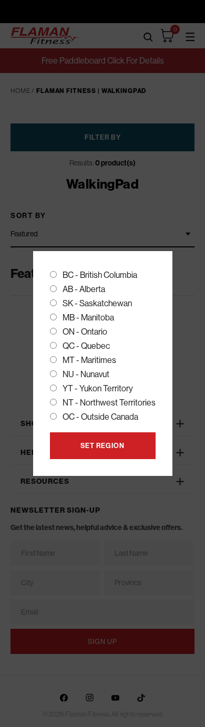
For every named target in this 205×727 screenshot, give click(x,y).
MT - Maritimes (89, 360)
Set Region (102, 445)
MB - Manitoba (88, 317)
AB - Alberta (84, 289)
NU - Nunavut (86, 374)
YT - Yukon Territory (98, 388)
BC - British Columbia (100, 274)
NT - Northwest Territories (109, 402)
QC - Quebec (86, 345)
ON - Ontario (85, 331)
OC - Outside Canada (100, 416)
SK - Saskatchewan (97, 303)
